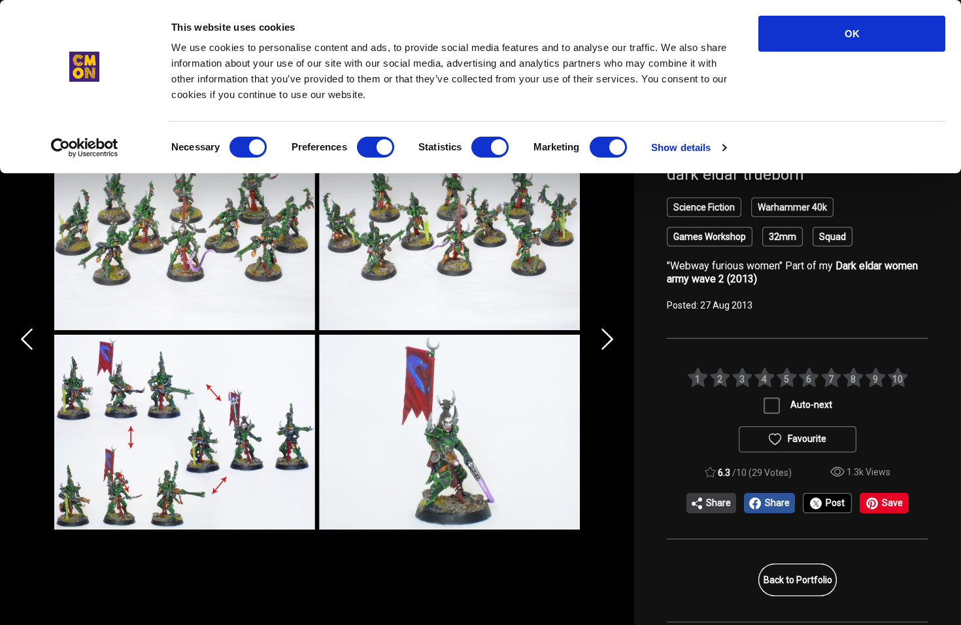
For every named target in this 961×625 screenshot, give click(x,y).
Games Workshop (709, 236)
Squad (832, 236)
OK (852, 33)
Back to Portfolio (798, 580)
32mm (782, 236)
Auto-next (811, 404)
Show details (681, 147)
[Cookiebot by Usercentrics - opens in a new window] (84, 148)
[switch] (375, 147)
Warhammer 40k (792, 207)
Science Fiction (704, 207)
